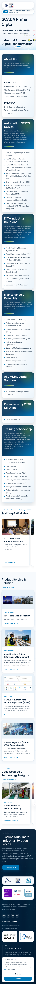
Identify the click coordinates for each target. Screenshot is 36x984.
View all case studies (9, 779)
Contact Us (10, 867)
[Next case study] (34, 804)
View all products (8, 587)
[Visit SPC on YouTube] (8, 915)
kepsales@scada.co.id (13, 925)
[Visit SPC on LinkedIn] (4, 915)
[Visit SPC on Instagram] (17, 915)
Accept (18, 979)
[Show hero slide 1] (17, 46)
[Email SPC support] (12, 915)
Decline (18, 974)
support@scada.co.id (9, 928)
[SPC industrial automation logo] (7, 880)
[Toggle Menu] (30, 5)
